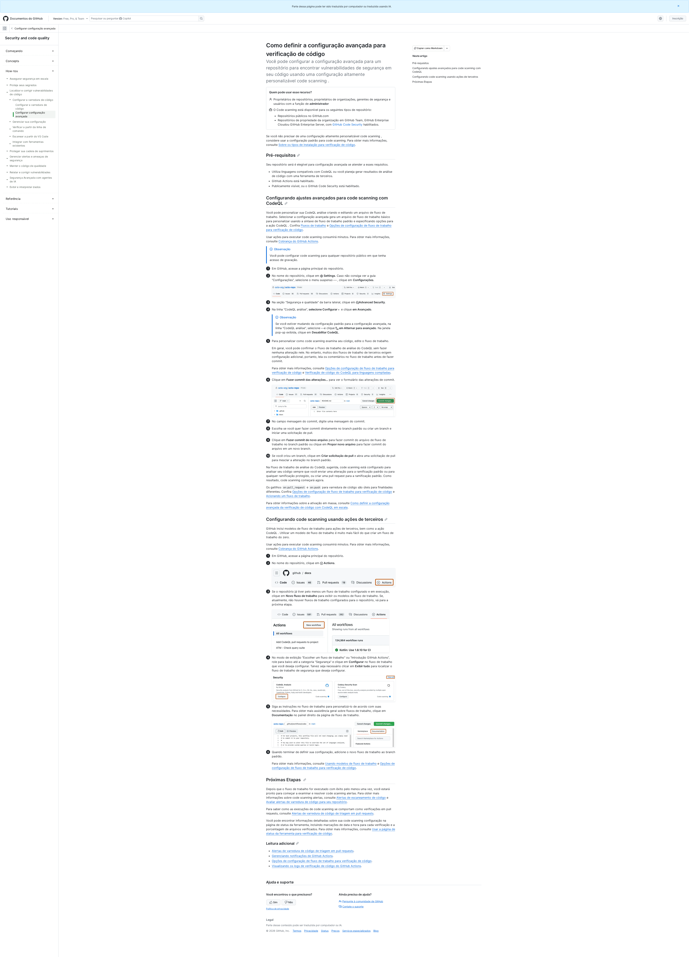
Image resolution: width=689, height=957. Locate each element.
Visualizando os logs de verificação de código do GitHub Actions (316, 866)
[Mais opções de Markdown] (447, 48)
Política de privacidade (277, 908)
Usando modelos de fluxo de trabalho (351, 763)
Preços (335, 930)
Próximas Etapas (284, 779)
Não (290, 902)
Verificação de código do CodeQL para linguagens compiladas (347, 372)
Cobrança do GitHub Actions (298, 241)
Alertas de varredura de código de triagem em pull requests (332, 813)
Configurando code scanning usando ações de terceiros (324, 519)
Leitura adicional (280, 843)
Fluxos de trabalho (313, 225)
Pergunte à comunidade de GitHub (362, 901)
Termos (297, 930)
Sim (275, 902)
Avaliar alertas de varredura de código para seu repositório (306, 802)
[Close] (679, 6)
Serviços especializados (356, 930)
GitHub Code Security (347, 124)
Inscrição (677, 18)
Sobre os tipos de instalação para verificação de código (316, 145)
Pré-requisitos (281, 155)
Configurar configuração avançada (35, 28)
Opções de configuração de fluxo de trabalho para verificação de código (342, 491)
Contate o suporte (353, 906)
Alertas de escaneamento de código (361, 797)
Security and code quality (27, 38)
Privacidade (311, 930)
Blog (376, 930)
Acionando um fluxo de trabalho (288, 496)
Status (325, 930)
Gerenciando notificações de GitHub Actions (302, 856)
